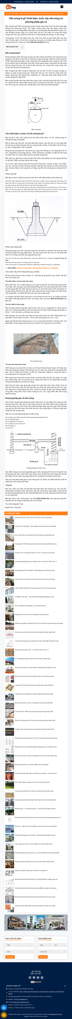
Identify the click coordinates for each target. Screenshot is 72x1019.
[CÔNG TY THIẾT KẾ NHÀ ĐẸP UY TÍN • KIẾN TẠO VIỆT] (11, 6)
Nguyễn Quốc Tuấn (56, 1014)
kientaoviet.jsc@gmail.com (20, 1002)
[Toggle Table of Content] (21, 47)
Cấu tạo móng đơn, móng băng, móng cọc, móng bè (37, 268)
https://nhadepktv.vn (21, 999)
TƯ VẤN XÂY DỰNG (12, 13)
